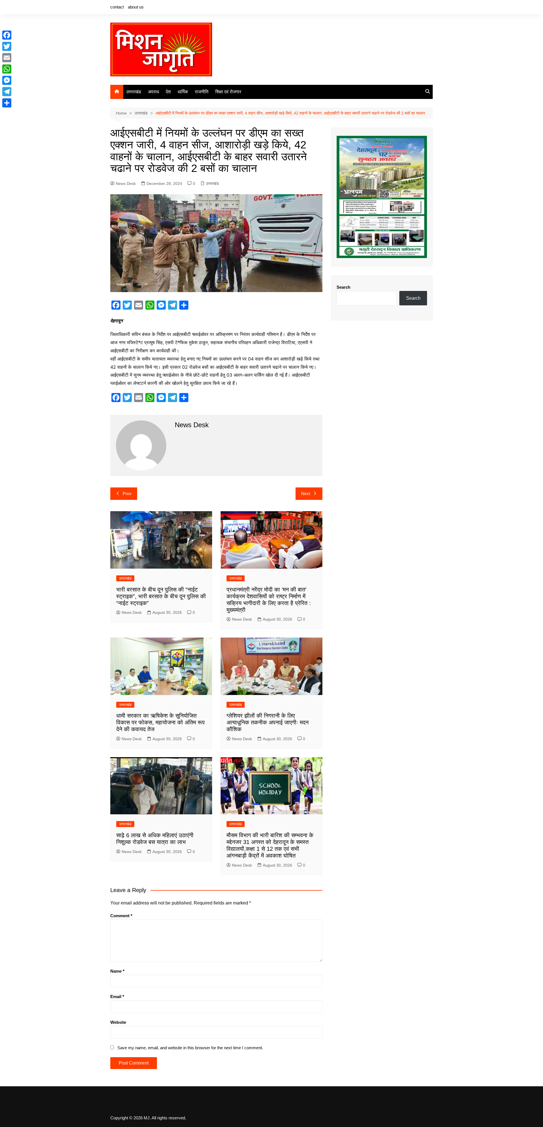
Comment (121, 915)
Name (117, 971)
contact (117, 7)
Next (305, 493)
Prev (127, 493)
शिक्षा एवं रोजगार (228, 91)
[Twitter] (6, 46)
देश (168, 91)
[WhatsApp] (6, 69)
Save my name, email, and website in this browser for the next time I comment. (190, 1047)
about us (136, 7)
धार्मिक (183, 91)
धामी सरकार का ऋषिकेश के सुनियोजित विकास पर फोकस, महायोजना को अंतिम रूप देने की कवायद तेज (160, 722)
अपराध (153, 91)
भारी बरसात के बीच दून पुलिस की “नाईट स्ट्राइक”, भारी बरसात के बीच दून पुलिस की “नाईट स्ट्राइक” (161, 596)
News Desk (126, 183)
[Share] (6, 103)
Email (117, 996)
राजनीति (201, 91)
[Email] (6, 57)
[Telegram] (6, 91)
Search (343, 287)
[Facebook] (6, 35)
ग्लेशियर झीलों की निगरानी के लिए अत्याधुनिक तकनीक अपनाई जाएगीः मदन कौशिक (268, 722)
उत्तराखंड (133, 91)
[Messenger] (6, 80)
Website (118, 1022)
